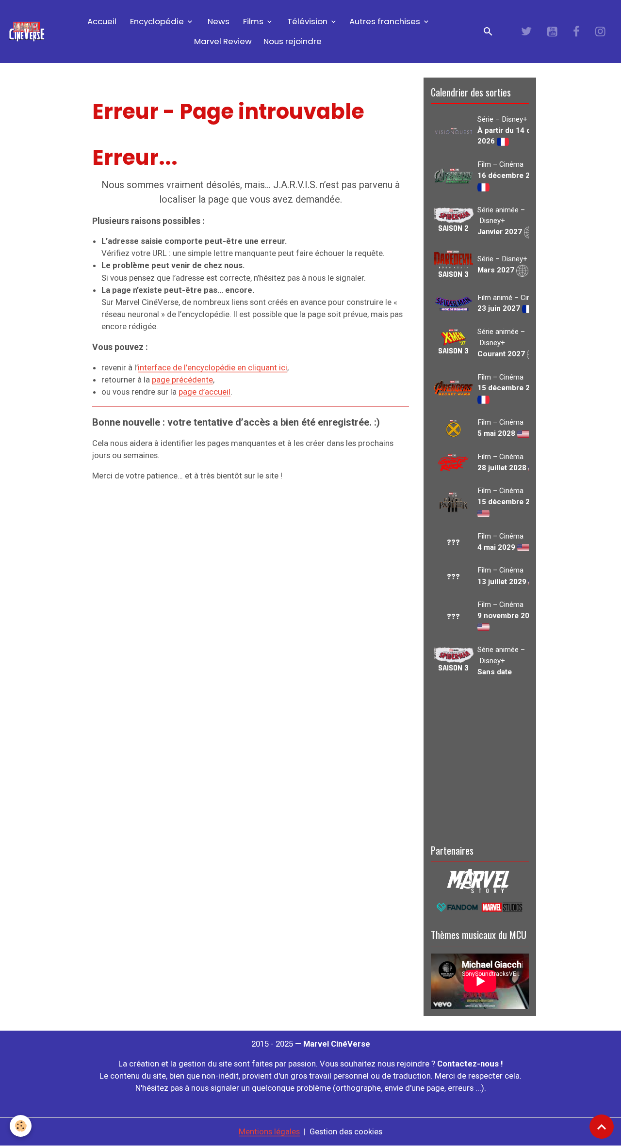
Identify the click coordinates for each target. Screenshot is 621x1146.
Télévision (307, 21)
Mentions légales (269, 1131)
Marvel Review (223, 41)
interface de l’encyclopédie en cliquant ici (212, 367)
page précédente (182, 379)
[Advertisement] (480, 758)
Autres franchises (385, 21)
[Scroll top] (601, 1126)
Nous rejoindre (292, 41)
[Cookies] (21, 1126)
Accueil (100, 21)
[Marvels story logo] (480, 880)
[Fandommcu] (480, 906)
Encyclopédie (157, 21)
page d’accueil (204, 392)
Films (253, 21)
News (217, 21)
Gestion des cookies (346, 1131)
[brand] (27, 31)
